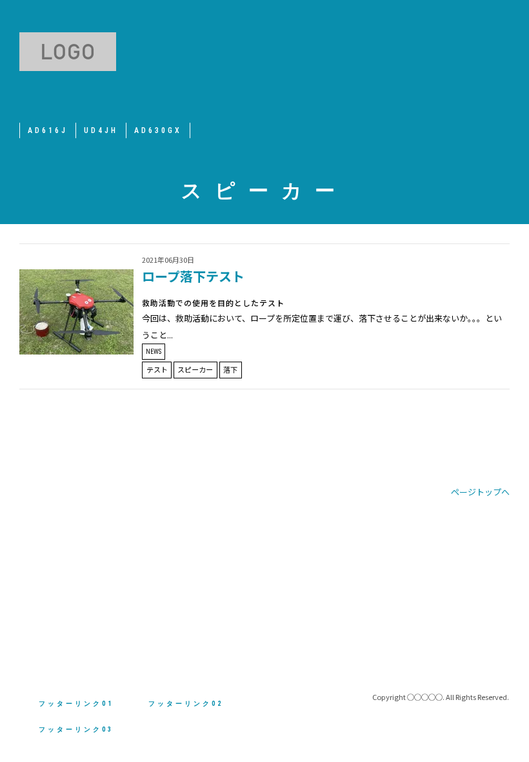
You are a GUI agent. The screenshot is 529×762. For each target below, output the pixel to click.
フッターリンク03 (76, 729)
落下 (230, 369)
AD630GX (158, 130)
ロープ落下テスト (193, 276)
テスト (157, 369)
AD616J (48, 130)
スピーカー (195, 369)
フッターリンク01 (76, 703)
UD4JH (101, 130)
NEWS (153, 351)
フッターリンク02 (185, 703)
